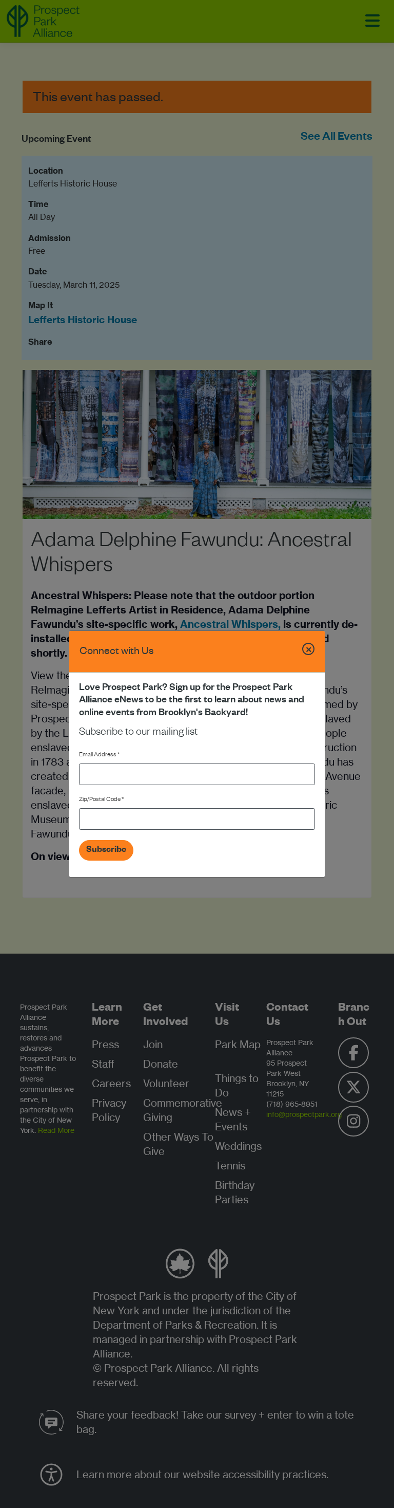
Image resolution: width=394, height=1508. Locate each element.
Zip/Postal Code (101, 800)
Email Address (99, 755)
